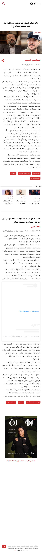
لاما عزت (37, 65)
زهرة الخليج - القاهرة (32, 231)
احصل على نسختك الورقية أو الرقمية (21, 461)
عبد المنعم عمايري (24, 173)
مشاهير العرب (35, 178)
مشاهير (13, 173)
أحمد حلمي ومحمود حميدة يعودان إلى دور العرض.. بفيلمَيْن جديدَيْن (35, 202)
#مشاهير (37, 197)
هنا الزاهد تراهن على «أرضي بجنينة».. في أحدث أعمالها (7, 202)
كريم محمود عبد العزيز (33, 402)
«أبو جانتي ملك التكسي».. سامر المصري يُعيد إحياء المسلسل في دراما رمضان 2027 (21, 202)
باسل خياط (36, 173)
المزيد (15, 550)
